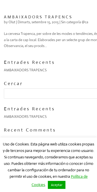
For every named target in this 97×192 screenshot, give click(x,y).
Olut (12, 22)
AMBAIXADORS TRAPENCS (38, 17)
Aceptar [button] (56, 185)
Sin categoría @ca (74, 22)
